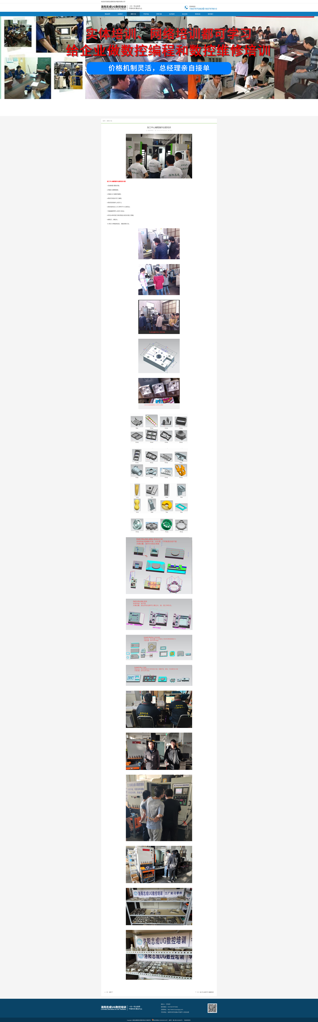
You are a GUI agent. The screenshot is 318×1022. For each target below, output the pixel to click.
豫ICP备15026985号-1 (178, 1020)
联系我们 (210, 14)
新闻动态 (197, 14)
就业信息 (184, 14)
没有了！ (111, 992)
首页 (104, 121)
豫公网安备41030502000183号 (160, 1020)
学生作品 (146, 14)
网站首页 (107, 14)
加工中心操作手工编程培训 (207, 992)
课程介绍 (133, 14)
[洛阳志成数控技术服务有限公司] (121, 7)
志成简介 (120, 14)
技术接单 (172, 14)
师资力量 (159, 14)
